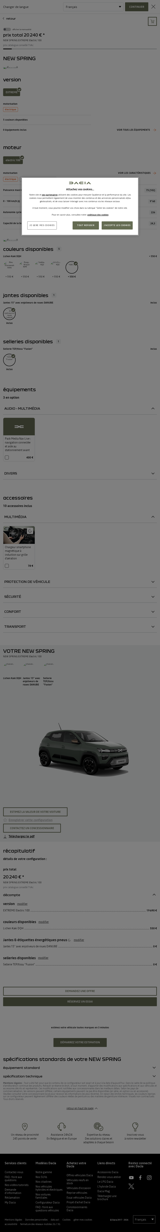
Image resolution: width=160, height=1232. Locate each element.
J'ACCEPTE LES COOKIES (117, 225)
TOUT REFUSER (85, 225)
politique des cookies (97, 214)
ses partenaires (50, 194)
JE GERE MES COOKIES (42, 225)
